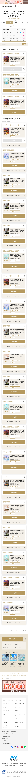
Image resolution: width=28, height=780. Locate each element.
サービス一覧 (9, 763)
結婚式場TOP (14, 673)
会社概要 (4, 763)
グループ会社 (15, 765)
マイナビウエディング (6, 673)
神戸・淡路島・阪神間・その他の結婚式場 (12, 675)
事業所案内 (15, 763)
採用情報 (21, 765)
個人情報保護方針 (8, 765)
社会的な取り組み (22, 763)
